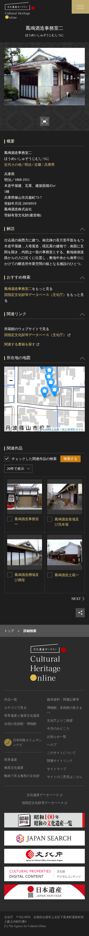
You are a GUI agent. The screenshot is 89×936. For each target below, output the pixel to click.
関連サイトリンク (60, 761)
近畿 (37, 165)
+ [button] (11, 373)
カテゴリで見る (15, 707)
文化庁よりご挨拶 (60, 720)
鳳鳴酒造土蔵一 (67, 575)
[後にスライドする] (78, 598)
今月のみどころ (58, 728)
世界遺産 (10, 760)
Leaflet (47, 429)
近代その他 (13, 165)
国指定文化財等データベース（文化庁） (35, 295)
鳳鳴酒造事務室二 (18, 289)
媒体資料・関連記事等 (63, 699)
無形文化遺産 (13, 767)
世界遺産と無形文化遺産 (22, 715)
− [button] (11, 380)
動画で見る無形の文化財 (22, 776)
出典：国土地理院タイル (69, 429)
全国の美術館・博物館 (20, 724)
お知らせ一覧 (56, 736)
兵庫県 (49, 165)
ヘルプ (52, 744)
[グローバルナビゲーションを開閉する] (80, 7)
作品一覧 (10, 699)
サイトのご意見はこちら (64, 777)
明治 (27, 165)
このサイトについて (61, 753)
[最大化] (11, 391)
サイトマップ (56, 769)
